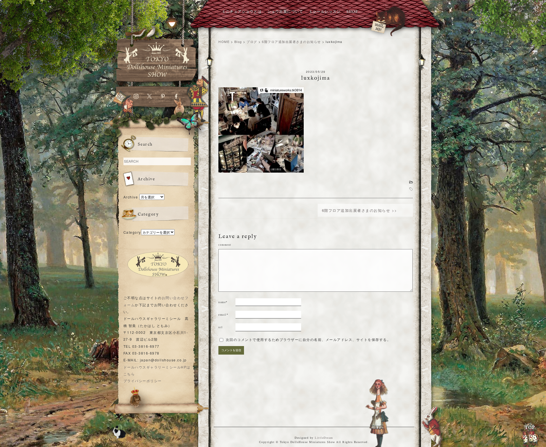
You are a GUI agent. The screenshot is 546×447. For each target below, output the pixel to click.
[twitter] (149, 97)
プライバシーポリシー (142, 380)
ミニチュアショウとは (242, 11)
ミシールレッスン (325, 11)
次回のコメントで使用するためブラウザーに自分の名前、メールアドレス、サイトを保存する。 (308, 340)
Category (132, 232)
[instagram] (136, 97)
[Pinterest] (162, 97)
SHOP (352, 11)
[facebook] (176, 97)
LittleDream (324, 437)
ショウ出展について (285, 11)
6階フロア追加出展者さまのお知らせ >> (359, 210)
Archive (130, 196)
